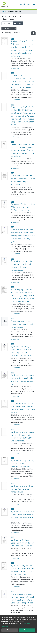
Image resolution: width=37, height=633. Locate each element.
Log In (28, 4)
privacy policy (25, 623)
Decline (9, 630)
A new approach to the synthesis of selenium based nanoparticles (23, 324)
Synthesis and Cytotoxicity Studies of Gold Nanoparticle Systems (22, 463)
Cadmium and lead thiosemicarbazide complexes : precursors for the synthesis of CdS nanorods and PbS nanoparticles (22, 81)
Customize (4, 626)
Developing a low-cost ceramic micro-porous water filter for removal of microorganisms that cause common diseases (23, 150)
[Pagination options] (33, 33)
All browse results (10, 28)
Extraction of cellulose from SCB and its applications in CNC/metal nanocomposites (23, 207)
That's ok (27, 630)
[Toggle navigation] (34, 4)
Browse (19, 23)
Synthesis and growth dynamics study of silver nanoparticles (22, 489)
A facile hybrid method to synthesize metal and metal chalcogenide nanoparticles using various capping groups (23, 235)
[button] (24, 4)
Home (4, 11)
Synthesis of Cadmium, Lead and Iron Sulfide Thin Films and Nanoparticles (22, 543)
